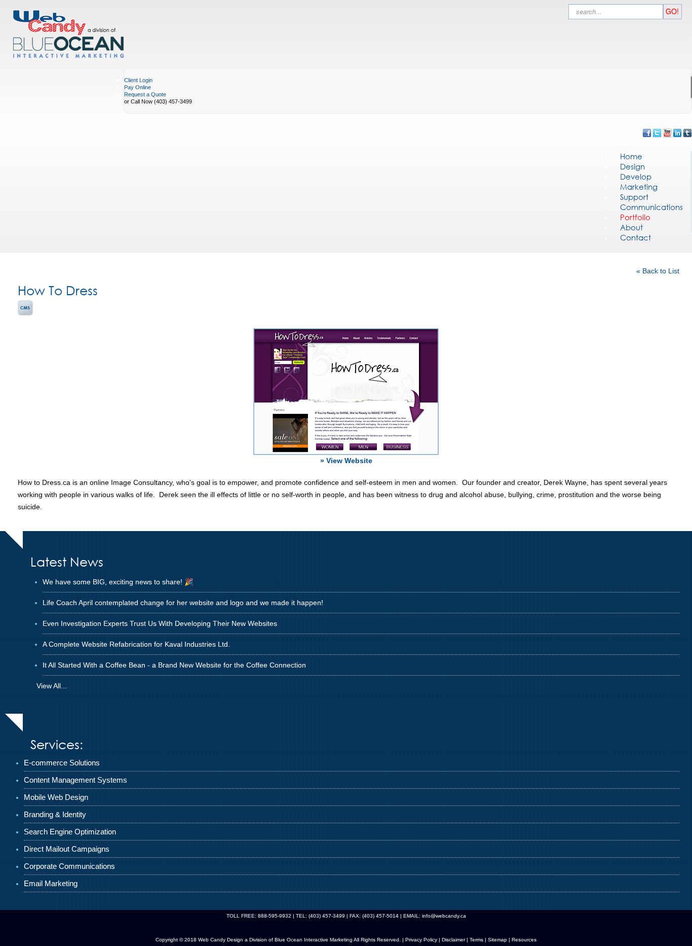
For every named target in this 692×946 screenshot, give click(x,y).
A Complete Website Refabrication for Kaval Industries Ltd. (136, 644)
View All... (51, 686)
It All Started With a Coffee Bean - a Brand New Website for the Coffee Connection (174, 665)
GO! (672, 11)
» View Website (346, 461)
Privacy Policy (421, 939)
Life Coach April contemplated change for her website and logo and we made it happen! (183, 603)
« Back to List (657, 271)
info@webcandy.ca (444, 916)
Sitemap (497, 939)
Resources (524, 939)
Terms (475, 939)
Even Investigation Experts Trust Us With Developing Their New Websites (160, 623)
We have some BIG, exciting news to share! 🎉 (118, 582)
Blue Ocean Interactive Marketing (314, 939)
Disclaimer (453, 939)
